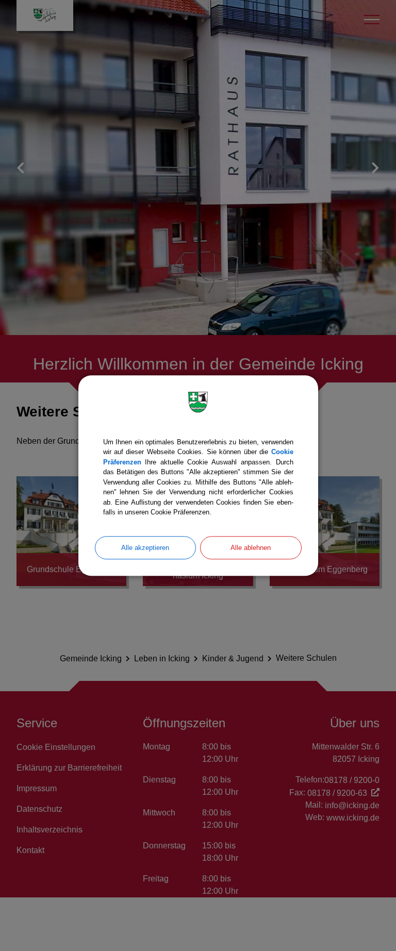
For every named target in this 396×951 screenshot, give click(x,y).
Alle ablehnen (250, 548)
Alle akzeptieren (145, 548)
